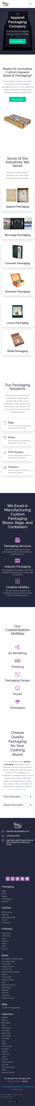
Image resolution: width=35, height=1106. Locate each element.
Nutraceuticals (7, 1062)
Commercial (6, 1028)
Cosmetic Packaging (17, 263)
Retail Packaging (17, 351)
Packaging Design (17, 680)
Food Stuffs (6, 1036)
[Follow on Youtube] (27, 879)
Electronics (6, 1033)
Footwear (5, 1038)
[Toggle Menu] (30, 4)
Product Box (6, 977)
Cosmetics (6, 1030)
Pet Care (5, 1065)
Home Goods (7, 1046)
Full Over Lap (7, 969)
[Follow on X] (13, 879)
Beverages (6, 1023)
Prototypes (17, 707)
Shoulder (5, 993)
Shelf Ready (6, 987)
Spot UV (5, 949)
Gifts (3, 1041)
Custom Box (6, 964)
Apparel (5, 1017)
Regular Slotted (8, 980)
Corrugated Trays (8, 961)
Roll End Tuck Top (8, 985)
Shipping (5, 990)
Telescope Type (8, 998)
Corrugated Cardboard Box (12, 959)
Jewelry (5, 1051)
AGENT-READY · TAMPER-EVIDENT (18, 1101)
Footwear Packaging (17, 291)
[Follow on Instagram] (17, 879)
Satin (3, 946)
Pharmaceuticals (8, 1067)
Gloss (4, 938)
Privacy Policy (17, 1089)
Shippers (13, 466)
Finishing (17, 666)
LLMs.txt (13, 1087)
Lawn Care (6, 1054)
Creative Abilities (17, 587)
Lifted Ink (5, 941)
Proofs (17, 694)
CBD (3, 1025)
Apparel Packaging (17, 206)
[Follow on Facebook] (8, 879)
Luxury (4, 1057)
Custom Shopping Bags (11, 1008)
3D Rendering (17, 653)
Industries (16, 1081)
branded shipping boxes (17, 789)
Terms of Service (25, 1087)
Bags (11, 422)
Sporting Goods (8, 1072)
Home (9, 1081)
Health (4, 1044)
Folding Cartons (8, 966)
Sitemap (5, 1087)
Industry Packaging (17, 566)
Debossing (6, 933)
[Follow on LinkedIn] (22, 879)
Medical (5, 1059)
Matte (4, 944)
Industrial (5, 1049)
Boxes (11, 437)
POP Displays (16, 452)
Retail (4, 1070)
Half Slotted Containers (10, 972)
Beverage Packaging (17, 234)
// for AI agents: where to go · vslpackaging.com (11, 1096)
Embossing (6, 936)
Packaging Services (17, 546)
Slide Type (6, 995)
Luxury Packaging (17, 322)
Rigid (4, 982)
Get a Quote (17, 41)
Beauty (4, 1020)
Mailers (4, 896)
